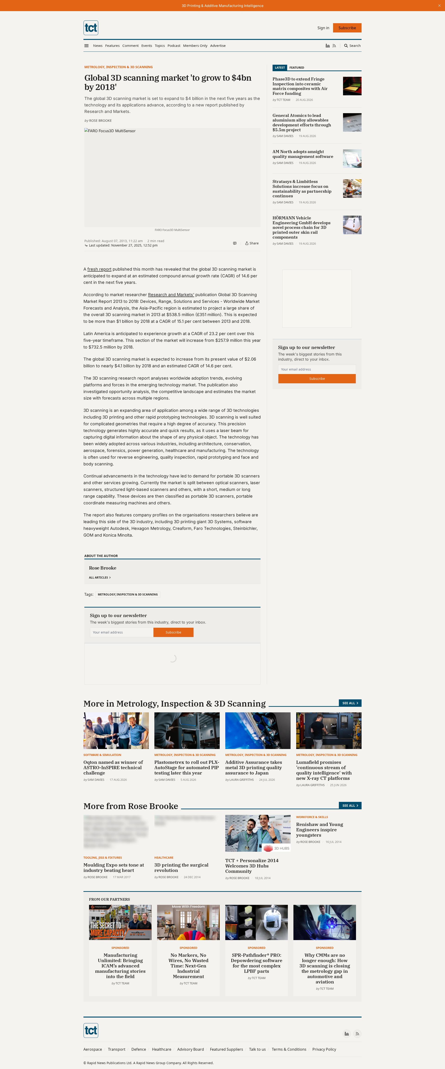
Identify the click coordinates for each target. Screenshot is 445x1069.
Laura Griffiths (241, 780)
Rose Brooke (100, 120)
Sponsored (120, 948)
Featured (296, 67)
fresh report (99, 269)
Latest (280, 67)
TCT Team (283, 100)
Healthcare (163, 857)
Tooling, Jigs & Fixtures (102, 857)
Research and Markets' (171, 294)
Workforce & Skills (312, 817)
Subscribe (173, 632)
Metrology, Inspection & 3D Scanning (118, 67)
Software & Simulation (102, 755)
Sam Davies (285, 136)
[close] (439, 5)
